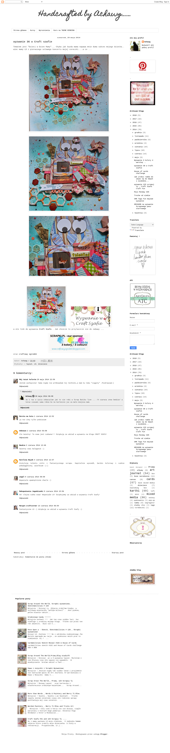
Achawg (28, 396)
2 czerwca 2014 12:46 (36, 445)
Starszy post (118, 553)
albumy (140, 470)
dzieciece (42, 364)
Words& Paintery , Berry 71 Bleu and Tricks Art (51, 706)
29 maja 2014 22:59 (46, 379)
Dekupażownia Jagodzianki (31, 491)
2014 (135, 130)
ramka (136, 503)
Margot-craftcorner (28, 506)
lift (153, 491)
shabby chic (139, 505)
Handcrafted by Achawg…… (85, 14)
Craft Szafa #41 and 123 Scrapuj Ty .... (47, 719)
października (141, 140)
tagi (153, 505)
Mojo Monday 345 (141, 192)
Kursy (32, 30)
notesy (152, 498)
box (153, 474)
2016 (135, 122)
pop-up (152, 500)
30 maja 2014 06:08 (44, 396)
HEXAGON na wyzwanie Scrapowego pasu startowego (143, 206)
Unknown (22, 431)
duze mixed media (146, 483)
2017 (135, 119)
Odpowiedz (23, 386)
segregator (150, 503)
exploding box (138, 488)
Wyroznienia (44, 30)
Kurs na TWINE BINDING (64, 30)
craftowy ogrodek (28, 354)
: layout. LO (30, 364)
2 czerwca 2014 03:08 (37, 431)
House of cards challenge (141, 172)
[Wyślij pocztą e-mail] (42, 361)
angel (21, 477)
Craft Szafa (46, 329)
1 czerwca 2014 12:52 (44, 416)
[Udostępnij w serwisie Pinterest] (51, 361)
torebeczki (140, 508)
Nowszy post (19, 553)
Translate (139, 230)
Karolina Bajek (26, 460)
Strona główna (19, 30)
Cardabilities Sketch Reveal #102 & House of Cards (52, 643)
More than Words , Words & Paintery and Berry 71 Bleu (54, 694)
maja (137, 157)
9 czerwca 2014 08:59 (35, 477)
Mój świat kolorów (27, 379)
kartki (135, 490)
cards (151, 479)
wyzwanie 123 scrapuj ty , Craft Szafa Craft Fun (144, 186)
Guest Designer (136, 467)
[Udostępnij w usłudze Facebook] (49, 361)
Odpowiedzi (27, 392)
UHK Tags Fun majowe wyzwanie (143, 200)
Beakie (22, 445)
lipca (138, 150)
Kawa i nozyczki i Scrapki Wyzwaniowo (46, 668)
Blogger (103, 734)
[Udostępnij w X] (47, 361)
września (139, 143)
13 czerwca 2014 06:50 (48, 506)
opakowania (139, 500)
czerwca (139, 154)
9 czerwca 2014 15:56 (54, 491)
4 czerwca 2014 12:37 (44, 460)
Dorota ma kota (26, 416)
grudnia (139, 133)
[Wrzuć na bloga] (44, 361)
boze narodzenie (141, 476)
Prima (151, 467)
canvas (133, 479)
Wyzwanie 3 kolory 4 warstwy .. (143, 161)
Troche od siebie (142, 195)
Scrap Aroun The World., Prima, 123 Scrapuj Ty (50, 681)
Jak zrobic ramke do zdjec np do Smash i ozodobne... (143, 179)
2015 (135, 126)
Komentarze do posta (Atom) (38, 557)
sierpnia (139, 147)
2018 (135, 115)
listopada (140, 136)
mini (137, 494)
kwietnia (139, 213)
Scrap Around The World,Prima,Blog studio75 (49, 656)
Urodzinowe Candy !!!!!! (39, 617)
